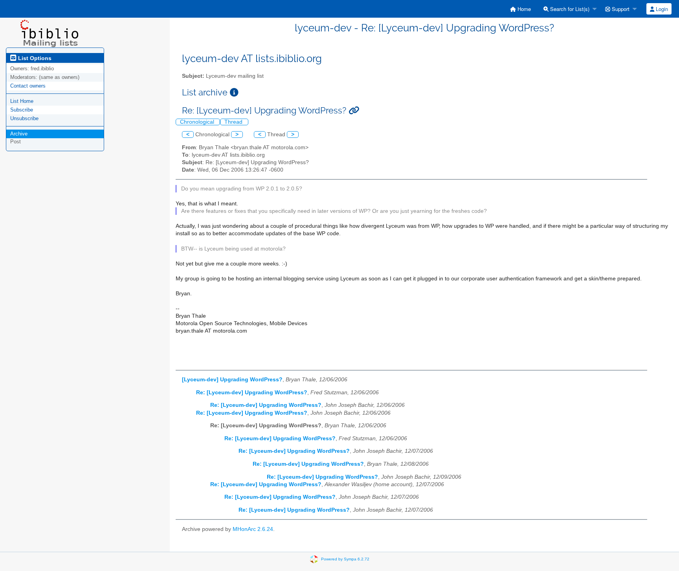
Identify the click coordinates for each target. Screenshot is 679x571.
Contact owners (28, 86)
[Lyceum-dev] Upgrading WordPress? (232, 379)
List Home (21, 101)
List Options (34, 58)
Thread (234, 122)
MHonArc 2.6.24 (253, 529)
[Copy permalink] (354, 110)
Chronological (198, 122)
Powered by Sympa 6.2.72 (345, 558)
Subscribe (21, 110)
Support (619, 9)
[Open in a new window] (234, 92)
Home (523, 9)
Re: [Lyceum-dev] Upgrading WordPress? (251, 392)
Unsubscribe (24, 118)
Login (661, 9)
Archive (19, 134)
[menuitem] (520, 9)
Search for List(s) (569, 9)
